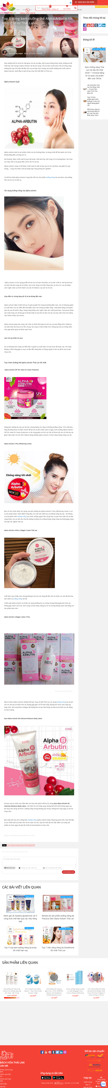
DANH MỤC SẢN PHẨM (86, 2)
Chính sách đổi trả (5, 1075)
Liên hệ (2, 1087)
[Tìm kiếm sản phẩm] (75, 7)
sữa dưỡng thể (29, 845)
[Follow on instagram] (84, 30)
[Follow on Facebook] (85, 26)
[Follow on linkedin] (103, 26)
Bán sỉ (88, 1085)
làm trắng (11, 845)
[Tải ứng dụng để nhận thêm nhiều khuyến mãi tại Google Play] (58, 1078)
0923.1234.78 (30, 13)
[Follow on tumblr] (96, 26)
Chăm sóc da (29, 896)
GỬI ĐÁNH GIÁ (68, 872)
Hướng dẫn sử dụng (65, 929)
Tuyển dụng (88, 1082)
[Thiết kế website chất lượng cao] (58, 1083)
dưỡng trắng (50, 177)
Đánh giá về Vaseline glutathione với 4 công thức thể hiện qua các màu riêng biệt (20, 919)
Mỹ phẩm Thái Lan (99, 49)
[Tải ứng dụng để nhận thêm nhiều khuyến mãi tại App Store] (46, 1078)
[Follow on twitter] (100, 26)
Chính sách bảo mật (5, 1080)
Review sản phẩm (66, 897)
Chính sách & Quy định (6, 1071)
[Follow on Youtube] (89, 26)
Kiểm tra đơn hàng (101, 7)
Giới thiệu (3, 1084)
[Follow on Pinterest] (92, 26)
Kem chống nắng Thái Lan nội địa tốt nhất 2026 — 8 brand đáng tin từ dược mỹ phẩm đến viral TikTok (94, 73)
